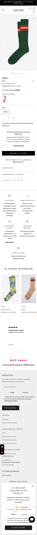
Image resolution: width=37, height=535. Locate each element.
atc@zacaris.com (8, 456)
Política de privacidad (24, 522)
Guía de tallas (6, 475)
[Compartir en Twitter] (16, 180)
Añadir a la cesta (18, 153)
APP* (21, 3)
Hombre (24, 514)
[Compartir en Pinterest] (18, 180)
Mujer (13, 514)
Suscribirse (10, 408)
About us (5, 419)
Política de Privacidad (9, 423)
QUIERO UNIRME (18, 527)
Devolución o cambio (9, 436)
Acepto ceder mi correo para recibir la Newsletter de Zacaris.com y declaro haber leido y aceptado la (19, 520)
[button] (17, 350)
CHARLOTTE (5, 309)
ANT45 (4, 78)
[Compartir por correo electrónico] (21, 180)
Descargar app (18, 145)
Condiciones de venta (9, 440)
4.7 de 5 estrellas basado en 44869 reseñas (18, 365)
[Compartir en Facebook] (13, 180)
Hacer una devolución (9, 443)
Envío (4, 433)
